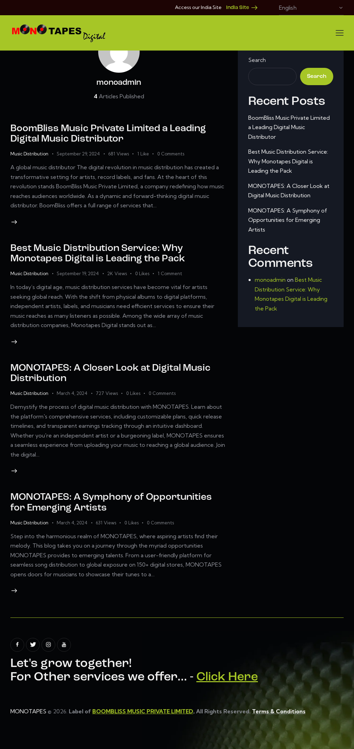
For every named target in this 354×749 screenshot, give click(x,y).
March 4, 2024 (72, 393)
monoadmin (270, 279)
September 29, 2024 (78, 153)
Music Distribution (29, 153)
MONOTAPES (28, 711)
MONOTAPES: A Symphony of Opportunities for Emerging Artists (287, 220)
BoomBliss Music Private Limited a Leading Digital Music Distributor (289, 127)
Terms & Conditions (279, 711)
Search (257, 59)
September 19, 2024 (78, 273)
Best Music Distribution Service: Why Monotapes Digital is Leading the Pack (288, 161)
